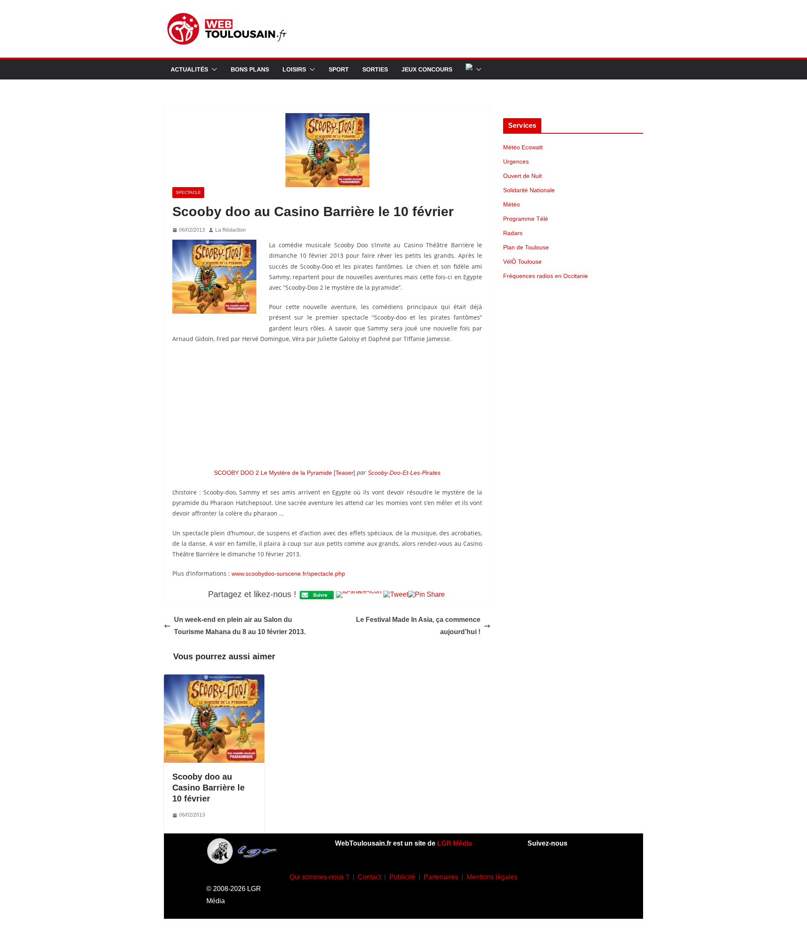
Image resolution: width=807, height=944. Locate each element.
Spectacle (188, 192)
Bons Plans (250, 69)
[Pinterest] (576, 899)
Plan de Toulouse (526, 247)
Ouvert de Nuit (522, 175)
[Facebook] (539, 875)
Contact (369, 877)
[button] (212, 69)
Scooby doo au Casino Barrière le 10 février (208, 787)
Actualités (189, 69)
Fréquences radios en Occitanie (545, 275)
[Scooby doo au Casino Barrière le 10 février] (214, 680)
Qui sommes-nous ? (319, 877)
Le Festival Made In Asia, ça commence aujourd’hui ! (418, 625)
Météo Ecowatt (523, 147)
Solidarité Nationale (529, 190)
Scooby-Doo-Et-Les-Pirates (404, 472)
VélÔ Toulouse (522, 261)
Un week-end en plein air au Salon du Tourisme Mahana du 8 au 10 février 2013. (240, 625)
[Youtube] (588, 875)
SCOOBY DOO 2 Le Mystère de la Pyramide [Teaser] (284, 472)
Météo (511, 204)
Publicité (402, 877)
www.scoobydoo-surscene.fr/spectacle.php (288, 573)
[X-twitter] (551, 899)
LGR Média (454, 843)
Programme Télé (525, 218)
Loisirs (294, 69)
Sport (339, 69)
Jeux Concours (426, 69)
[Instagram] (564, 875)
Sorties (375, 69)
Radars (512, 233)
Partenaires (441, 877)
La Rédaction (230, 230)
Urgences (516, 161)
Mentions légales (492, 877)
